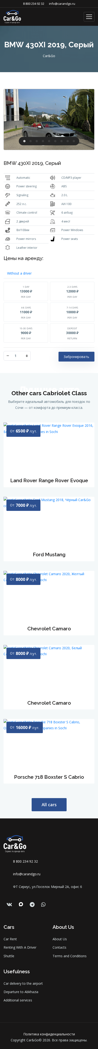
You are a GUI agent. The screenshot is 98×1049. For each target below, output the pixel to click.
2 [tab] (30, 144)
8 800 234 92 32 (33, 3)
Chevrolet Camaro (49, 629)
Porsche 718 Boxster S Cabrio (49, 777)
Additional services (18, 1000)
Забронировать (76, 356)
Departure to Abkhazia (21, 992)
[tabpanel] (49, 119)
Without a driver (19, 273)
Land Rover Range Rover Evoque (49, 480)
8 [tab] (67, 144)
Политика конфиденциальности (49, 1034)
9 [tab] (73, 144)
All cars (49, 804)
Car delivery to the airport (23, 983)
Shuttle (9, 956)
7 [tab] (61, 144)
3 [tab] (36, 144)
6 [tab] (55, 144)
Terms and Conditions (70, 956)
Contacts (59, 947)
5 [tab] (49, 144)
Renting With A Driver (20, 947)
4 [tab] (42, 144)
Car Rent (10, 939)
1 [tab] (24, 144)
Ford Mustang (49, 554)
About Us (60, 939)
